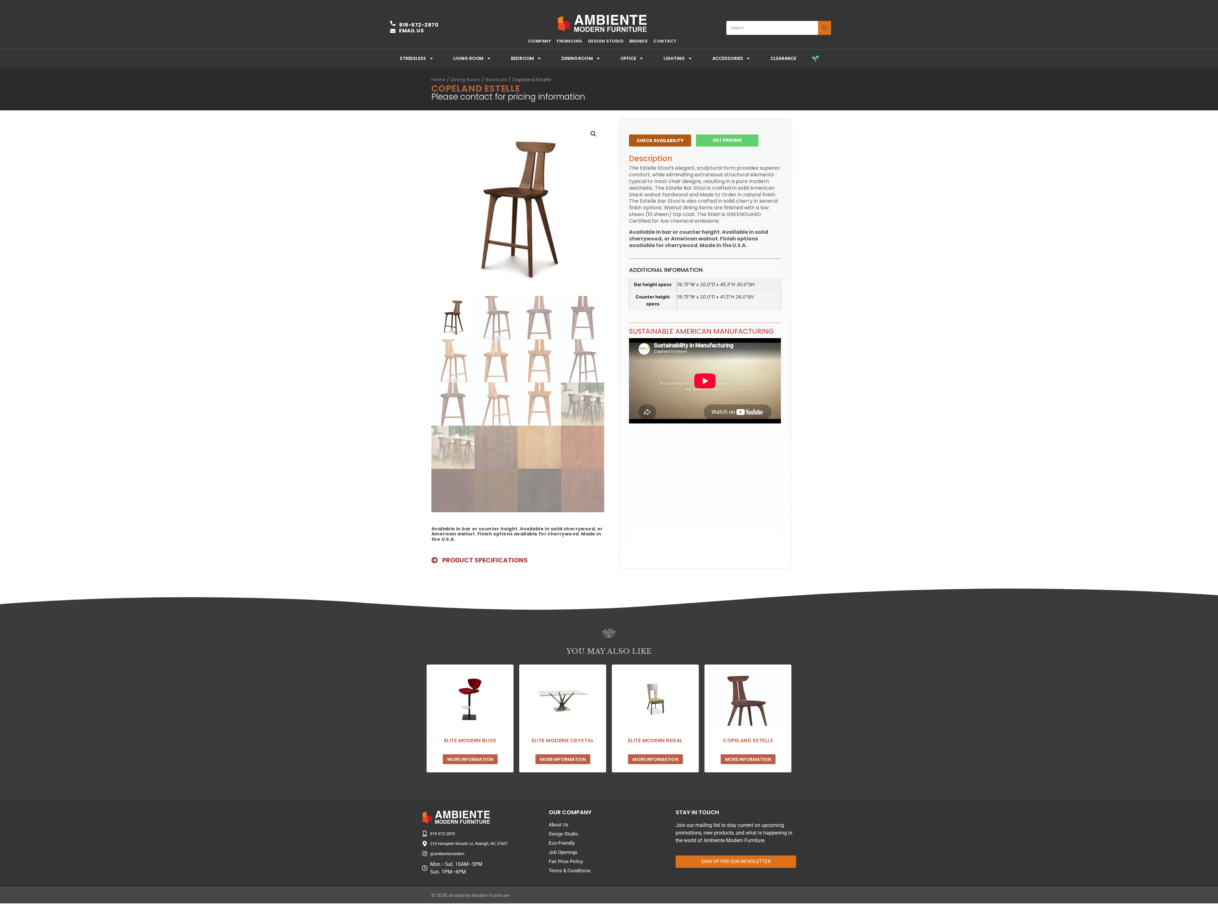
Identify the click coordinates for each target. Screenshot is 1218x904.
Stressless (413, 58)
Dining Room (577, 58)
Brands (638, 41)
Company (539, 41)
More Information (470, 759)
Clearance (783, 58)
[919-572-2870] (425, 833)
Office (628, 58)
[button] (593, 134)
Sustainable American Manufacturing (701, 331)
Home (438, 79)
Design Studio (606, 41)
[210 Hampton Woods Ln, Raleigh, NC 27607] (425, 844)
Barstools (496, 79)
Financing (569, 41)
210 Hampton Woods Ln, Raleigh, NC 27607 (469, 843)
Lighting (674, 58)
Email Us (411, 30)
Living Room (468, 58)
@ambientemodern (447, 853)
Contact (665, 41)
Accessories (727, 58)
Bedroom (522, 58)
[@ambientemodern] (425, 853)
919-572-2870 (418, 25)
